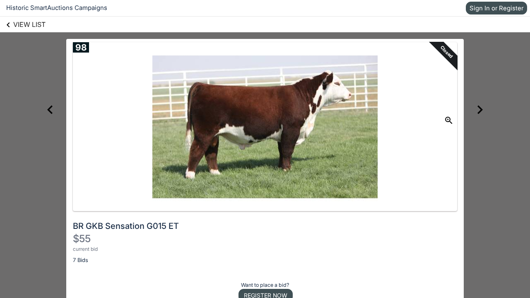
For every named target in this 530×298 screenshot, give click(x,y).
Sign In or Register (496, 8)
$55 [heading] (82, 239)
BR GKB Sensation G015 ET (126, 226)
